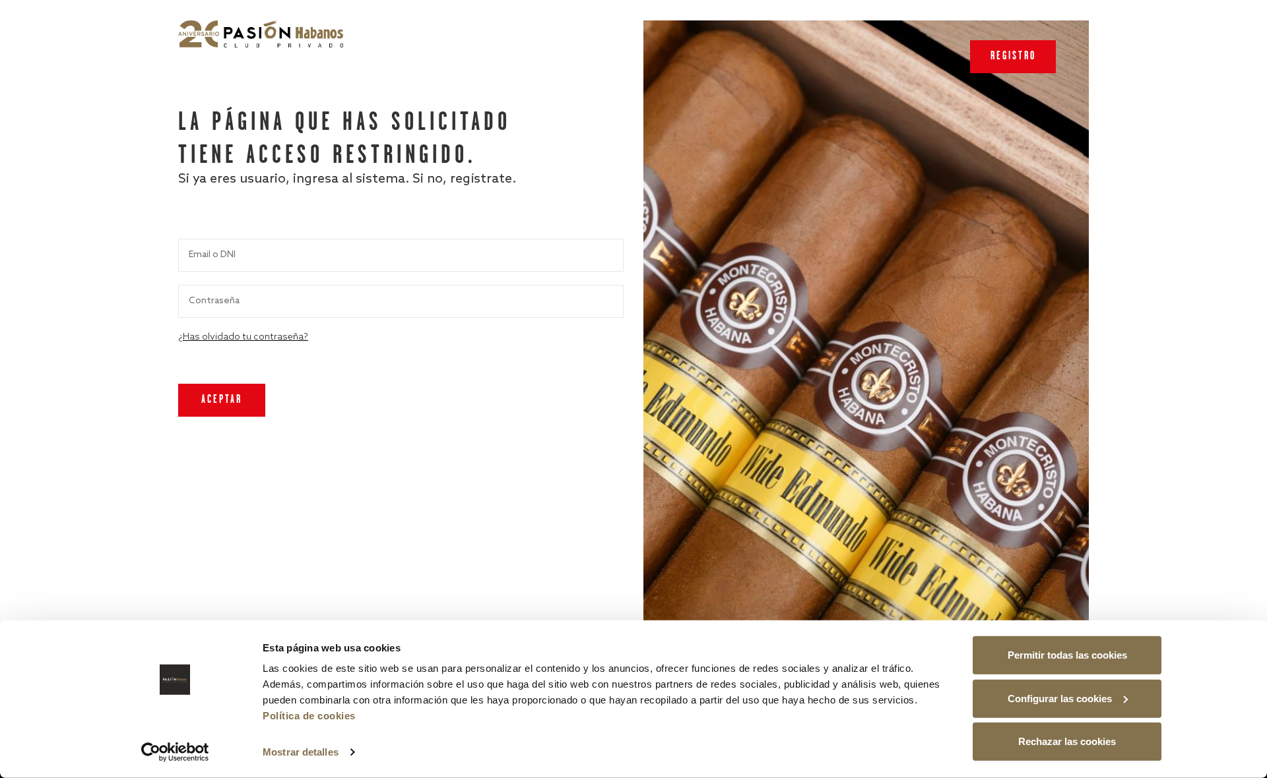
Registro (1013, 56)
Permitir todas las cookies (1067, 655)
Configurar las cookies (1060, 697)
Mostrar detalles (301, 752)
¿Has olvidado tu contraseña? (243, 337)
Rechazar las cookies (1067, 741)
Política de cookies (309, 715)
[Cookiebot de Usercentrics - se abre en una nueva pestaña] (175, 752)
